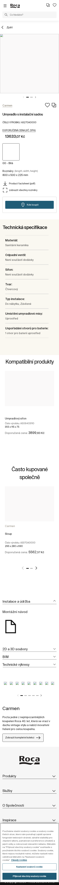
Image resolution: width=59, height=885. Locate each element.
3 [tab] (29, 695)
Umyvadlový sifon (15, 418)
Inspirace (9, 820)
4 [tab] (33, 695)
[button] (6, 15)
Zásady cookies (19, 860)
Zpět (10, 27)
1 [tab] (27, 97)
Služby (7, 791)
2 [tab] (31, 97)
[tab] (29, 601)
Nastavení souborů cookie (29, 867)
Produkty (9, 776)
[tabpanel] (29, 63)
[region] (29, 852)
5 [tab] (37, 695)
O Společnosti (13, 805)
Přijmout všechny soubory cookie (29, 876)
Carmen (10, 526)
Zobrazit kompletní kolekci (19, 737)
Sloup (8, 533)
